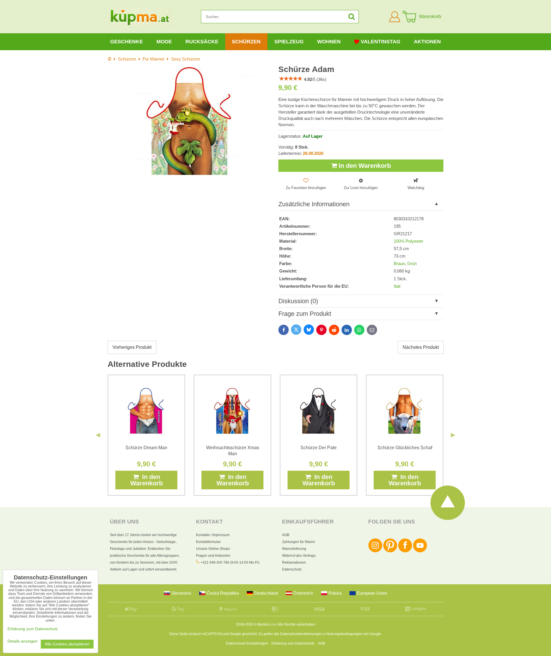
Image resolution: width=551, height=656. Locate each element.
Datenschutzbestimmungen (301, 634)
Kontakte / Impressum (213, 535)
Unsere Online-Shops (213, 549)
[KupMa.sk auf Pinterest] (390, 551)
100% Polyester (408, 241)
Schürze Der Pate (318, 447)
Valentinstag (380, 41)
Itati (397, 286)
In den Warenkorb (364, 165)
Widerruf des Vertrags (299, 556)
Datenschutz (292, 569)
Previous (97, 435)
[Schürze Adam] (190, 121)
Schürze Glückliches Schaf (404, 447)
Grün (412, 263)
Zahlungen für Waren (298, 542)
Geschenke (126, 41)
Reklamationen (294, 562)
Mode (164, 41)
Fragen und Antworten (213, 556)
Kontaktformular (208, 542)
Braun (399, 263)
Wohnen (329, 41)
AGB (285, 535)
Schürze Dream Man (146, 447)
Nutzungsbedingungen (344, 634)
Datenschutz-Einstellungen (247, 643)
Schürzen (246, 41)
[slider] (290, 78)
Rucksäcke (201, 41)
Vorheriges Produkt (132, 347)
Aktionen (427, 41)
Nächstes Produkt (421, 347)
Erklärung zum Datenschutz (293, 643)
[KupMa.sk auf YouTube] (420, 551)
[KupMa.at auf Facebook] (405, 551)
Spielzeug (289, 41)
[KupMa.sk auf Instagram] (375, 551)
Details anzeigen (22, 641)
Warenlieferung (294, 549)
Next (453, 435)
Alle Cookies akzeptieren (67, 644)
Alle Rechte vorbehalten (296, 624)
